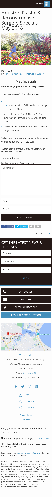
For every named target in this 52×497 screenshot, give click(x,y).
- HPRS (26, 395)
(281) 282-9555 (29, 373)
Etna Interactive (41, 438)
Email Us (26, 299)
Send (26, 277)
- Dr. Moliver (29, 401)
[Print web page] (31, 226)
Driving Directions (26, 307)
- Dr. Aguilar (28, 407)
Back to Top (41, 233)
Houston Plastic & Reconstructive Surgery (24, 73)
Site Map (26, 419)
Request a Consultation (26, 315)
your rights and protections (28, 453)
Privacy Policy (26, 415)
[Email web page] (38, 226)
